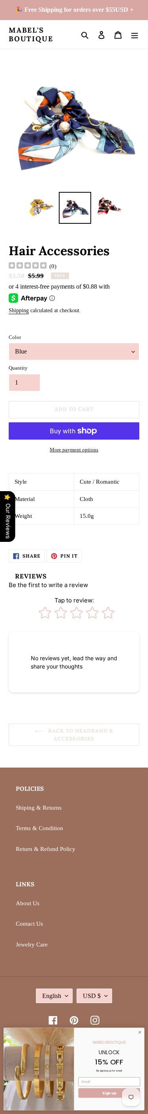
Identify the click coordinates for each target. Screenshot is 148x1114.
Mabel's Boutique (31, 34)
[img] (28, 266)
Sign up (109, 1093)
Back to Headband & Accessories (80, 734)
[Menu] (134, 34)
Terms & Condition (39, 828)
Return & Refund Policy (45, 849)
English (51, 995)
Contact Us (29, 924)
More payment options (74, 450)
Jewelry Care (32, 944)
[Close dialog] (140, 1032)
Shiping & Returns (39, 808)
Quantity (18, 368)
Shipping (19, 310)
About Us (27, 903)
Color (15, 337)
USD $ (92, 995)
